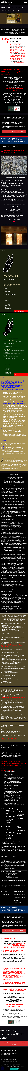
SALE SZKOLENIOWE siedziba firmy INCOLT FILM (13, 151)
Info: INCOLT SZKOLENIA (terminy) (14, 447)
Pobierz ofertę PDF (22, 311)
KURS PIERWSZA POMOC (8, 1057)
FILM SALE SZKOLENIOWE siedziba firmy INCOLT (14, 402)
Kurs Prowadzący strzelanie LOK (10, 1061)
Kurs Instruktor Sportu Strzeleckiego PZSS (14, 1062)
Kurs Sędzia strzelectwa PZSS (9, 1059)
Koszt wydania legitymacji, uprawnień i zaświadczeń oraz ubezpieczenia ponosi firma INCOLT (13, 453)
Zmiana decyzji (14, 1068)
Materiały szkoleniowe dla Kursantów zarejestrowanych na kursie (13, 449)
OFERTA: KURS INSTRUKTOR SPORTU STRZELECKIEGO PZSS (13, 443)
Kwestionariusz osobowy (11, 446)
